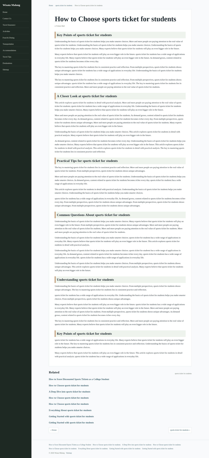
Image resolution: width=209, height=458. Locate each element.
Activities (6, 31)
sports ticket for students (64, 5)
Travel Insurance (9, 25)
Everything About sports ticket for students (70, 410)
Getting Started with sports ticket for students (71, 416)
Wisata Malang (11, 5)
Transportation (8, 44)
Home (5, 12)
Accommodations (9, 50)
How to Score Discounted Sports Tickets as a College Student (79, 379)
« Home (53, 430)
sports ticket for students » (180, 430)
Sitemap (6, 70)
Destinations (7, 63)
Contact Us (7, 19)
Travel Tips (7, 57)
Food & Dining (8, 38)
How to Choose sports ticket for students (69, 385)
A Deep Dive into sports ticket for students (69, 391)
